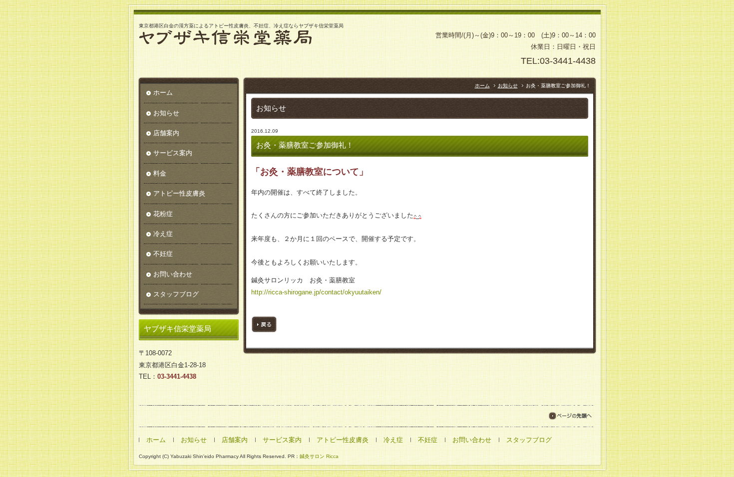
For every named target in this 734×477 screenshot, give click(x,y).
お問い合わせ (172, 274)
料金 (159, 173)
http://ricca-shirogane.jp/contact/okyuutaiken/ (316, 292)
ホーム (482, 85)
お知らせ (508, 85)
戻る (264, 324)
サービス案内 (172, 153)
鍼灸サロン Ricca (319, 456)
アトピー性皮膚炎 (179, 193)
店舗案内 (166, 133)
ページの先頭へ (570, 416)
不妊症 (163, 253)
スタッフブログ (176, 294)
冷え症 (163, 234)
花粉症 (163, 214)
